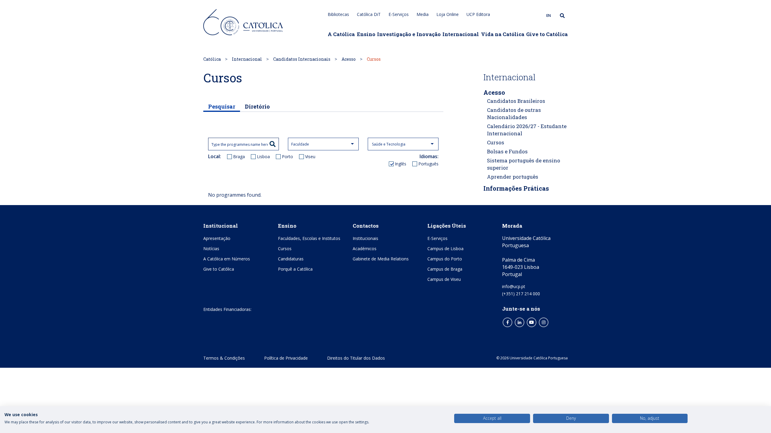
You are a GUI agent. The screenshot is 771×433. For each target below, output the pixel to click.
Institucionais (365, 238)
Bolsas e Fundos (507, 151)
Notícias (211, 248)
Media (423, 14)
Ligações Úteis (446, 225)
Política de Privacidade (286, 358)
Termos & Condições (224, 358)
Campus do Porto (444, 259)
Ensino (366, 34)
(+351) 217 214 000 (521, 293)
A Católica (341, 34)
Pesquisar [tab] (221, 106)
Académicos (364, 248)
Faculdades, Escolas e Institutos (309, 238)
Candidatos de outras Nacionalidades (514, 113)
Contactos (366, 225)
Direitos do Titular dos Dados (356, 358)
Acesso (349, 59)
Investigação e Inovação (409, 34)
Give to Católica (547, 34)
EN (548, 15)
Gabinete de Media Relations (381, 259)
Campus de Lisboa (445, 248)
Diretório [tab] (257, 106)
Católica (212, 59)
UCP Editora (478, 14)
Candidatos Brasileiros (516, 100)
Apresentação (216, 238)
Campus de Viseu (444, 279)
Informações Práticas (516, 188)
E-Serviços (399, 14)
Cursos (495, 142)
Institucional (220, 225)
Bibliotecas (338, 14)
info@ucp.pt (513, 286)
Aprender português (512, 176)
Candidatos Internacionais (301, 59)
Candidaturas (291, 259)
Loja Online (447, 14)
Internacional (460, 34)
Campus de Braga (444, 269)
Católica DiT (369, 14)
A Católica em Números (226, 259)
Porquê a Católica (295, 269)
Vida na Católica (502, 34)
